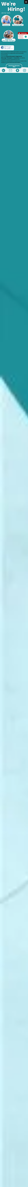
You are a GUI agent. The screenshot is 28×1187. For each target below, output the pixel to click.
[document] (14, 593)
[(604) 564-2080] (3, 70)
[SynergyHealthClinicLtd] (24, 70)
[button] (26, 2)
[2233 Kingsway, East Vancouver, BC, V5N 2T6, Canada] (17, 70)
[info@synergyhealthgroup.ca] (10, 70)
